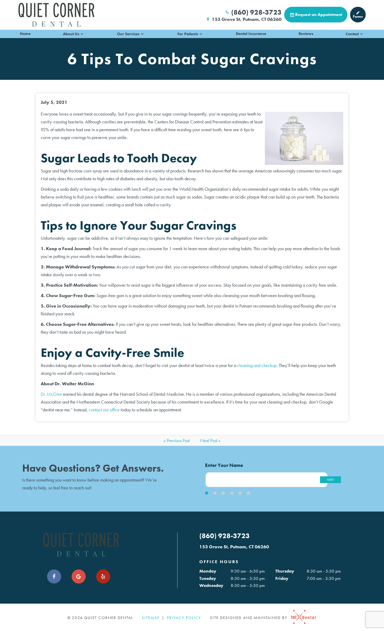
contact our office (104, 410)
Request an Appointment (318, 14)
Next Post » (210, 440)
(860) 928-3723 (256, 12)
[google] (79, 576)
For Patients (187, 34)
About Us (71, 34)
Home (25, 33)
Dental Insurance (251, 33)
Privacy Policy (184, 617)
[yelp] (103, 576)
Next (330, 480)
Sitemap (151, 617)
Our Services (128, 34)
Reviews (306, 33)
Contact (352, 34)
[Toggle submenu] (82, 34)
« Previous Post (177, 440)
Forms (358, 16)
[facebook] (54, 576)
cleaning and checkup (257, 365)
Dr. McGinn (51, 394)
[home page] (56, 15)
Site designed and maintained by (249, 617)
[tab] (207, 493)
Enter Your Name (224, 465)
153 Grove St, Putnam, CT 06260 (247, 19)
